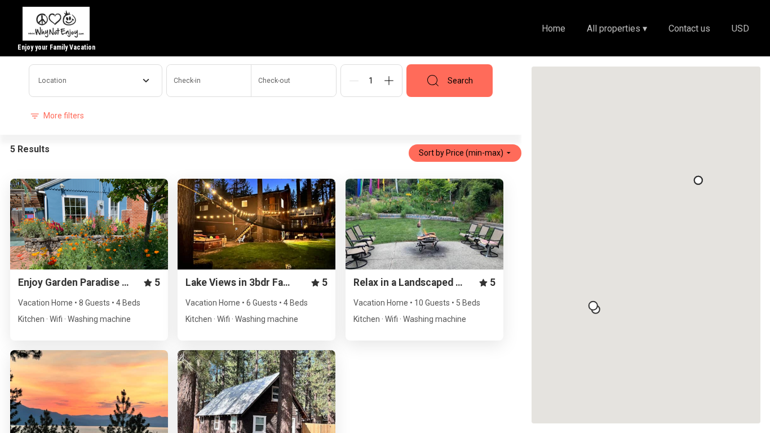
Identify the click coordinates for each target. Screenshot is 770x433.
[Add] (389, 80)
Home (553, 28)
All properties (617, 28)
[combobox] (95, 80)
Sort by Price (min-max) (461, 152)
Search (460, 80)
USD (740, 28)
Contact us (689, 28)
